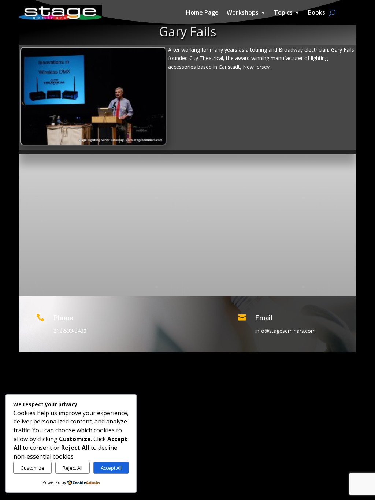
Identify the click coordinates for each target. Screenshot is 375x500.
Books (316, 13)
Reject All (72, 467)
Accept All (111, 467)
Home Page (202, 13)
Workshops (243, 13)
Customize (32, 467)
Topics (283, 13)
